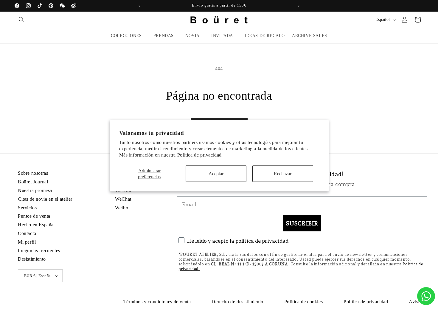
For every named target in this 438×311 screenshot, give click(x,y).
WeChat (123, 199)
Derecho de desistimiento (237, 301)
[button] (21, 19)
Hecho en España (36, 224)
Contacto (27, 233)
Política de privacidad (199, 154)
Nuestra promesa (35, 190)
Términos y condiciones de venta (157, 301)
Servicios (27, 207)
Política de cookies (303, 301)
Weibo (121, 207)
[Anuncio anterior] (139, 5)
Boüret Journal (33, 181)
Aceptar (216, 173)
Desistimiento (32, 259)
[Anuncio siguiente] (298, 5)
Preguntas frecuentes (39, 250)
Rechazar (282, 173)
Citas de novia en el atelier (45, 199)
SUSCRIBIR (302, 223)
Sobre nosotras (33, 173)
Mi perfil (27, 242)
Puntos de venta (34, 216)
